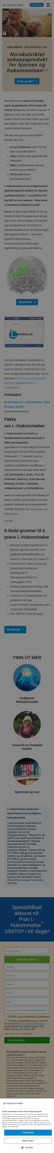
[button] (27, 1147)
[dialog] (27, 1125)
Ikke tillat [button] (28, 1140)
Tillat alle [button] (28, 1132)
